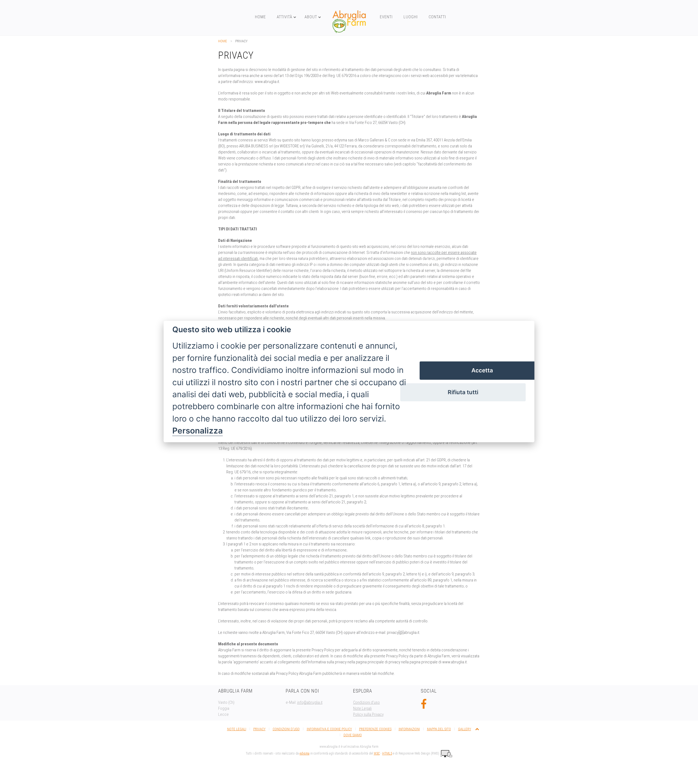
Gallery (464, 729)
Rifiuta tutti (463, 392)
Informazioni (409, 729)
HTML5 (387, 753)
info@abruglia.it (310, 702)
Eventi (386, 16)
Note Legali (362, 708)
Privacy (259, 729)
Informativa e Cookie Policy (329, 729)
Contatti (437, 16)
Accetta (482, 370)
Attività (284, 16)
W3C (377, 753)
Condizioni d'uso (366, 702)
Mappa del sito (439, 729)
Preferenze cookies (375, 729)
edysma (304, 753)
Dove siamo (353, 735)
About (311, 16)
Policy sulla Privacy (368, 714)
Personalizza (197, 430)
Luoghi (411, 16)
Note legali (236, 729)
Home (260, 16)
